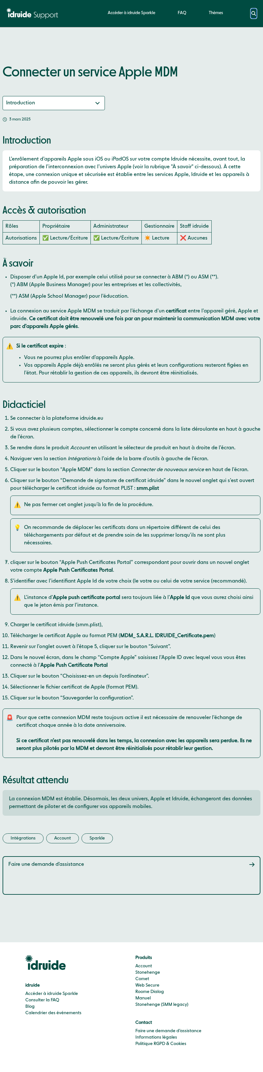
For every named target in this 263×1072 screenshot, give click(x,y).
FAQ (182, 13)
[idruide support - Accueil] (33, 13)
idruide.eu (91, 418)
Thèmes (216, 13)
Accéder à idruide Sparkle (131, 13)
